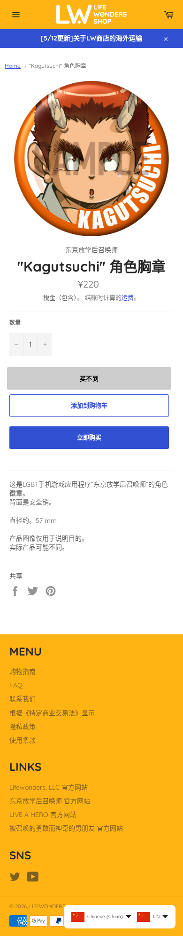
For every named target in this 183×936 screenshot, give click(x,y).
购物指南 (22, 671)
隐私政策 (22, 726)
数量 (15, 322)
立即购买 (89, 437)
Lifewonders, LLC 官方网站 (48, 787)
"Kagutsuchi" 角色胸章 (57, 65)
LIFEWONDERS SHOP (54, 906)
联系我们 (22, 699)
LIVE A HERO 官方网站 (42, 814)
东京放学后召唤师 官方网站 (49, 801)
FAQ (16, 685)
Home (13, 65)
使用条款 (22, 740)
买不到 (89, 378)
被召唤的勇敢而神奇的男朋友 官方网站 (66, 828)
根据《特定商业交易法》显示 (52, 713)
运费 (128, 297)
